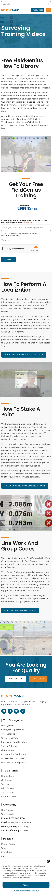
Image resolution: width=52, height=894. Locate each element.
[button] (48, 861)
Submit (8, 259)
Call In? (6, 240)
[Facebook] (3, 711)
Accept (26, 885)
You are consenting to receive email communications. (20, 235)
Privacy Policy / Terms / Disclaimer (26, 891)
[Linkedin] (10, 711)
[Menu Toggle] (48, 10)
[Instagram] (22, 711)
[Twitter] (16, 711)
